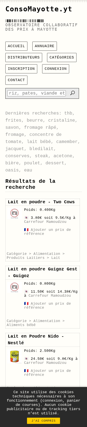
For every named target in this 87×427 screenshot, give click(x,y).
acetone (63, 156)
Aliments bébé (21, 325)
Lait (55, 258)
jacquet (14, 148)
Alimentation (46, 254)
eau (28, 170)
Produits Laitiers (26, 258)
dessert (55, 163)
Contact (16, 80)
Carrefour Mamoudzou (45, 222)
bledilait (41, 148)
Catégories (62, 57)
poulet (32, 163)
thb (68, 113)
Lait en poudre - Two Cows (41, 202)
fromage (14, 134)
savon (12, 127)
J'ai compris (43, 421)
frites (13, 120)
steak (41, 156)
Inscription (21, 69)
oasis (12, 170)
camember (67, 141)
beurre (35, 120)
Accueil (16, 46)
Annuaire (44, 46)
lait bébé (39, 141)
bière (12, 163)
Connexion (56, 69)
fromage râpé (40, 127)
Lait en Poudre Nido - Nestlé (36, 340)
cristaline (61, 120)
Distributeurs (24, 57)
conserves (17, 156)
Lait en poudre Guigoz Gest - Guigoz (42, 272)
